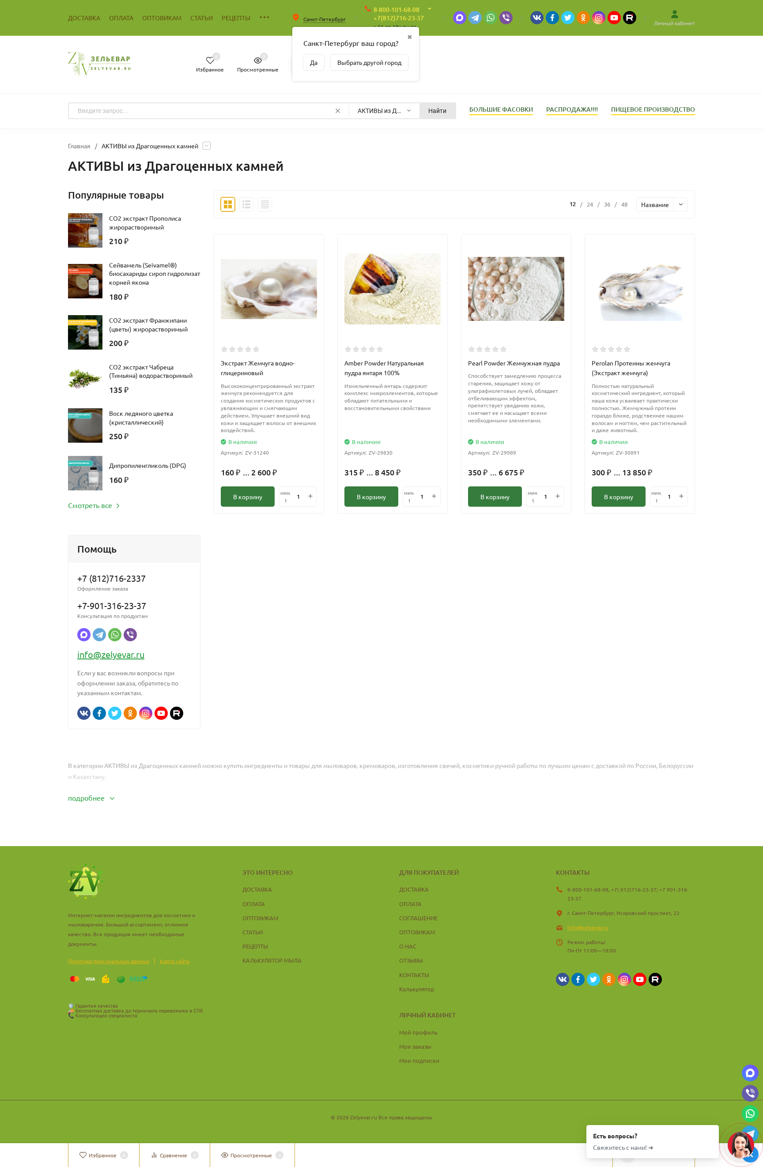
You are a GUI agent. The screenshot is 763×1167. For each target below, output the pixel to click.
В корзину (247, 497)
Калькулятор (416, 989)
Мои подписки (419, 1060)
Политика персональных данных (108, 960)
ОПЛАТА (253, 903)
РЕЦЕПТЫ (255, 946)
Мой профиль (418, 1032)
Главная (79, 146)
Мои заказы (415, 1046)
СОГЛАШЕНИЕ (418, 918)
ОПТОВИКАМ (260, 918)
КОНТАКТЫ (414, 975)
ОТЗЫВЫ (411, 960)
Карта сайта (174, 960)
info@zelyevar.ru (110, 654)
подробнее (87, 797)
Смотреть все (90, 504)
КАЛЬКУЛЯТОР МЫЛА (272, 960)
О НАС (407, 946)
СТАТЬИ (252, 932)
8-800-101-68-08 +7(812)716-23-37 (399, 13)
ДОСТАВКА (257, 889)
